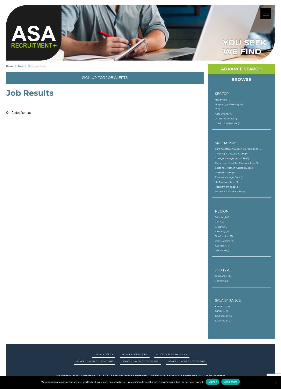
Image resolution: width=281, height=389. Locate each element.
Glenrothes (222, 250)
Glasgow (221, 226)
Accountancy (223, 113)
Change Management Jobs (232, 158)
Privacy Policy (103, 354)
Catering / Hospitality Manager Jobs (236, 163)
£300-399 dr (223, 320)
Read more (230, 381)
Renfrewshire (224, 240)
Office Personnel (226, 118)
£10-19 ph (222, 306)
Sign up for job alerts (105, 78)
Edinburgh (222, 217)
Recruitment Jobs (226, 186)
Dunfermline (224, 236)
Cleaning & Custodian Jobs (231, 153)
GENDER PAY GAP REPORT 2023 (186, 361)
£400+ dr (221, 311)
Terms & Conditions (134, 354)
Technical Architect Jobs (230, 191)
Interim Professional (227, 123)
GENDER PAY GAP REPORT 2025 (94, 361)
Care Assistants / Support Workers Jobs (238, 148)
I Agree (212, 381)
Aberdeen (222, 245)
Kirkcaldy (222, 231)
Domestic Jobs (225, 172)
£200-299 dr (223, 315)
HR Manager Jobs (226, 182)
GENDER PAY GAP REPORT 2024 (140, 361)
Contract (221, 280)
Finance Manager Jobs (229, 177)
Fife (219, 222)
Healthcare (223, 99)
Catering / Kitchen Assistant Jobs (234, 167)
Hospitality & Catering (229, 104)
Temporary (223, 276)
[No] (276, 382)
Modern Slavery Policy (171, 354)
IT (217, 109)
